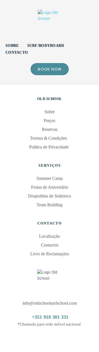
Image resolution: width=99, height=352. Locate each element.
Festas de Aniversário (49, 187)
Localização (49, 236)
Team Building (49, 204)
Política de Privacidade (49, 147)
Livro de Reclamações (49, 253)
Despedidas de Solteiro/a (49, 196)
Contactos (49, 245)
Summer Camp (50, 178)
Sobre (50, 111)
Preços (49, 120)
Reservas (49, 129)
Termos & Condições (49, 138)
